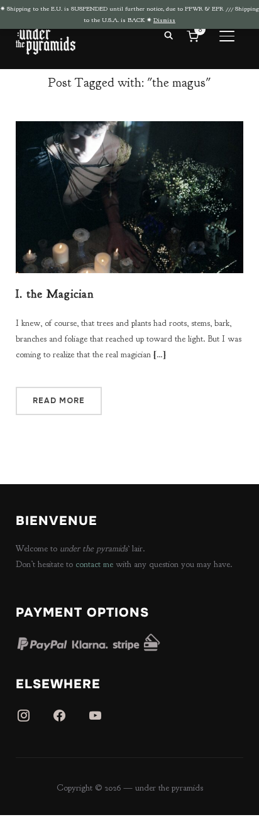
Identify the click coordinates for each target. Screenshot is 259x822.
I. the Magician (55, 294)
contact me (94, 564)
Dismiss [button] (164, 20)
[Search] (168, 34)
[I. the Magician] (130, 129)
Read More (59, 401)
